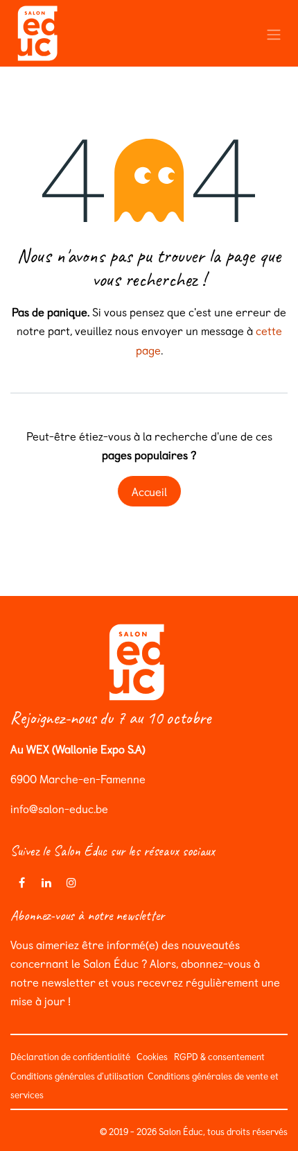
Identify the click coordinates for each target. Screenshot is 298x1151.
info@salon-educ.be (59, 808)
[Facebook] (21, 882)
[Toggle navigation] (274, 33)
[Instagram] (71, 882)
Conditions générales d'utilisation (76, 1075)
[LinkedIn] (46, 882)
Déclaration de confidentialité (70, 1056)
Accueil (149, 491)
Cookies (152, 1056)
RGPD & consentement (218, 1056)
